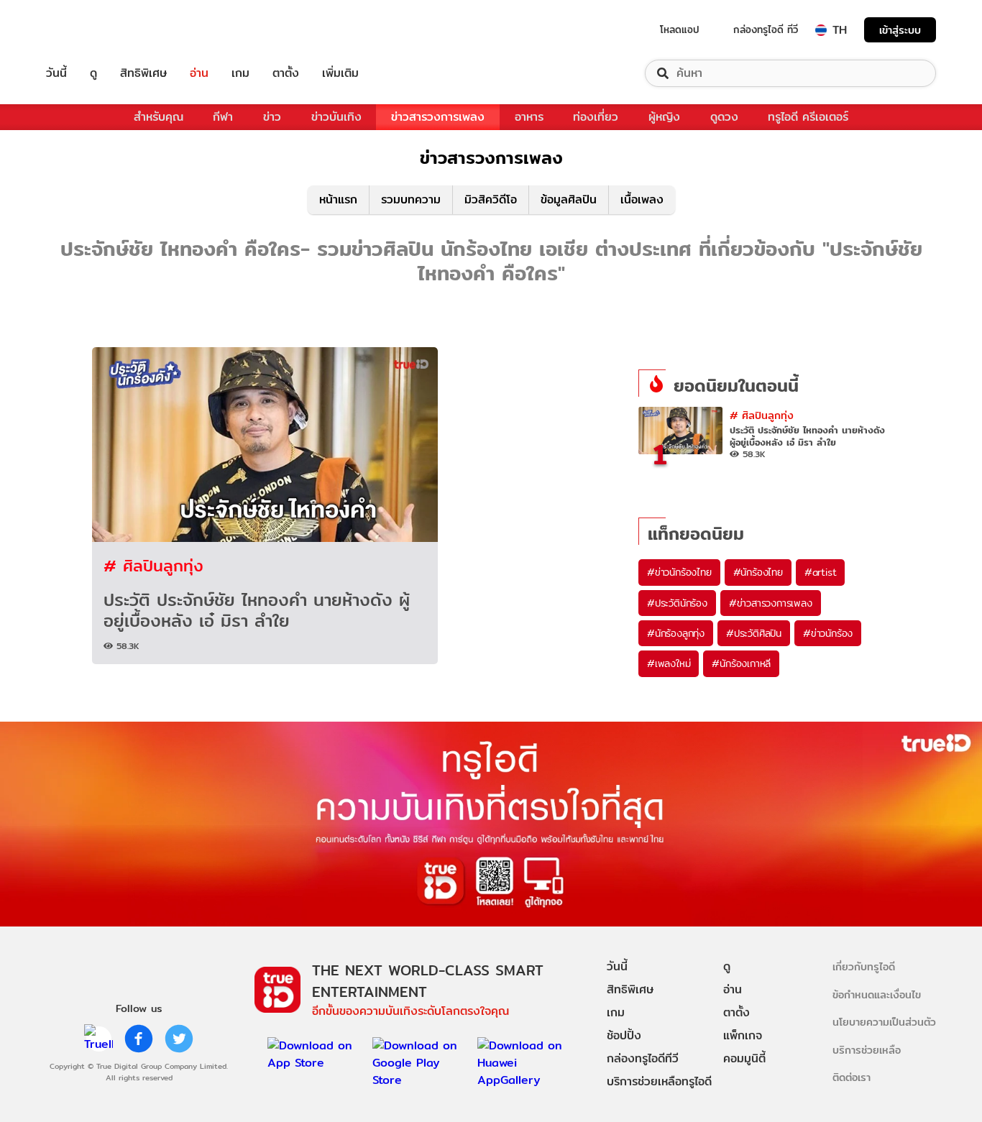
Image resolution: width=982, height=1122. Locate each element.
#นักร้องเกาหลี (741, 663)
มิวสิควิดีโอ (490, 199)
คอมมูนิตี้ (744, 1058)
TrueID (89, 29)
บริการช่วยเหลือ (866, 1049)
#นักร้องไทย (758, 572)
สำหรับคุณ (158, 117)
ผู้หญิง (664, 117)
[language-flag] (821, 30)
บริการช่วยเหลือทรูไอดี (659, 1081)
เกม (240, 73)
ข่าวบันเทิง (336, 117)
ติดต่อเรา (851, 1077)
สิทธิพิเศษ (143, 73)
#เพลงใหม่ (668, 663)
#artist (820, 572)
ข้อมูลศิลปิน (569, 199)
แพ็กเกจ (742, 1035)
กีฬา (223, 117)
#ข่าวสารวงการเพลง (770, 603)
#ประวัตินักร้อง (677, 603)
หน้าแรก (338, 199)
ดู (93, 73)
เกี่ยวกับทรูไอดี (863, 966)
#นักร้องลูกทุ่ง (676, 633)
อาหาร (529, 117)
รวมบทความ (411, 199)
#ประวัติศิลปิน (753, 633)
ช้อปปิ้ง (624, 1035)
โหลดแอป (679, 29)
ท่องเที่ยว (595, 117)
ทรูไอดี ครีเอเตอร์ (808, 117)
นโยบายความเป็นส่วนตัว (884, 1021)
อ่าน (199, 73)
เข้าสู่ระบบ (900, 30)
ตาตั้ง (285, 73)
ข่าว (272, 117)
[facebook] (138, 1038)
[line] (98, 1038)
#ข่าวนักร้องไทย (679, 572)
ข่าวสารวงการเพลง (438, 117)
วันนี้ (56, 73)
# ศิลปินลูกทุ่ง (153, 565)
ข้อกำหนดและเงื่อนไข (876, 994)
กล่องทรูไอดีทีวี (643, 1058)
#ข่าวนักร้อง (828, 633)
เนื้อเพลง (642, 199)
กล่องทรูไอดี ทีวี (765, 29)
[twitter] (179, 1038)
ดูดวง (724, 117)
